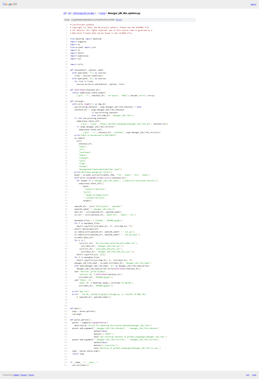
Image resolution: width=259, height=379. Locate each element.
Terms (31, 375)
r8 (64, 13)
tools (102, 13)
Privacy (24, 375)
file (119, 20)
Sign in (253, 4)
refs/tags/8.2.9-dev (83, 13)
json (254, 375)
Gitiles (16, 375)
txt (247, 375)
